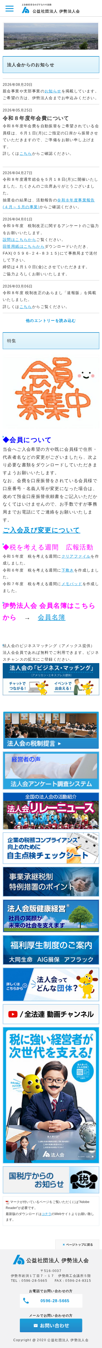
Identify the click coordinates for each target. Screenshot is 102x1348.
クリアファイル (76, 556)
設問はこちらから (19, 239)
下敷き (67, 570)
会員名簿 (52, 617)
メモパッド (71, 584)
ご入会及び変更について (41, 530)
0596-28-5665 (55, 1300)
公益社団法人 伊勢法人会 (56, 11)
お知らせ (53, 91)
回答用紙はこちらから (24, 246)
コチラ (46, 1214)
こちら (26, 153)
